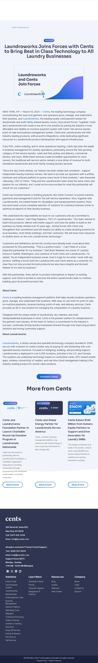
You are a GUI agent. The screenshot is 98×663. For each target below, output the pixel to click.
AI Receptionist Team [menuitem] (14, 597)
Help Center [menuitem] (57, 591)
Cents (46, 111)
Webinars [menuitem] (55, 588)
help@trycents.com (20, 555)
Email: (8, 539)
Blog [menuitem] (53, 581)
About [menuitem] (77, 581)
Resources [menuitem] (58, 576)
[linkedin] (16, 571)
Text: (8, 551)
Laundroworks (31, 118)
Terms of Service (54, 661)
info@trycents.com (20, 539)
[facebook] (8, 571)
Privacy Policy (42, 661)
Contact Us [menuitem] (79, 588)
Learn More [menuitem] (35, 576)
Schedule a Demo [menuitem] (36, 581)
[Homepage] (13, 521)
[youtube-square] (20, 571)
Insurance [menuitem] (10, 627)
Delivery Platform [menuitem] (13, 607)
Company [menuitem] (80, 576)
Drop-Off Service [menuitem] (13, 630)
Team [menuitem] (77, 585)
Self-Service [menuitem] (11, 640)
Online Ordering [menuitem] (12, 620)
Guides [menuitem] (54, 585)
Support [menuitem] (78, 591)
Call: (8, 535)
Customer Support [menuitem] (36, 588)
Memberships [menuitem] (11, 594)
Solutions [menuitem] (11, 576)
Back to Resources (20, 27)
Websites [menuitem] (9, 613)
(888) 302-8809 (18, 551)
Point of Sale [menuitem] (11, 581)
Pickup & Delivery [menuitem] (13, 633)
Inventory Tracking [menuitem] (13, 623)
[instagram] (12, 571)
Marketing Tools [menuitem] (12, 610)
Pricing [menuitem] (31, 585)
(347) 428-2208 (17, 535)
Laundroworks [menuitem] (12, 591)
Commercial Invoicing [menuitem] (14, 617)
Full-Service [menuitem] (11, 637)
